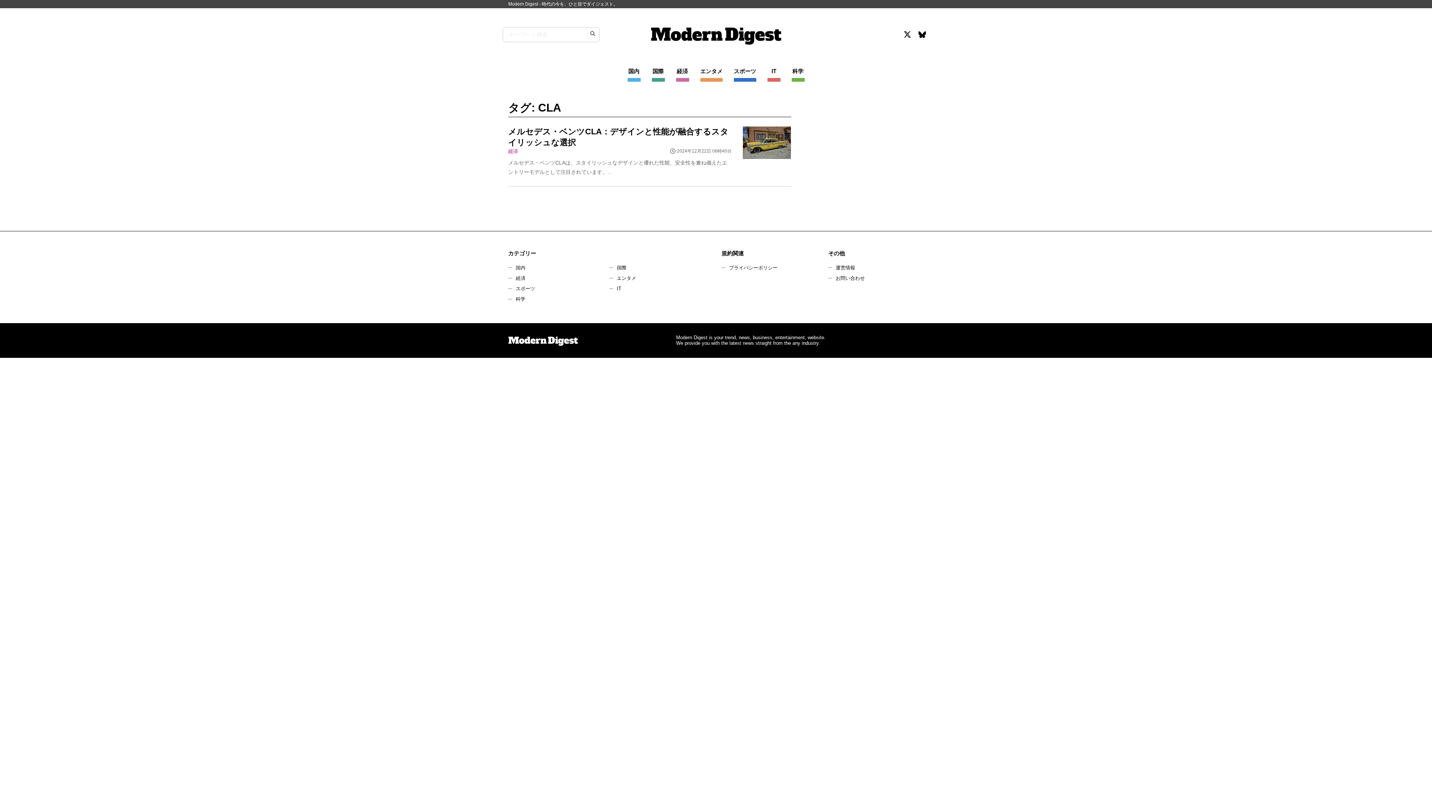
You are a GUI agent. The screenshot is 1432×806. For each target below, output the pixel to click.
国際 (621, 268)
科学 (520, 299)
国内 (520, 268)
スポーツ (525, 288)
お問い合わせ (850, 278)
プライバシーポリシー (753, 268)
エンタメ (626, 278)
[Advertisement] (862, 165)
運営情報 (845, 268)
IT (619, 288)
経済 (520, 278)
